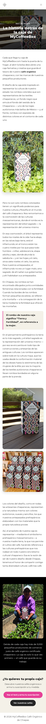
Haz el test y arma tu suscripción (23, 695)
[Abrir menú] (41, 4)
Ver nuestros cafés (23, 703)
